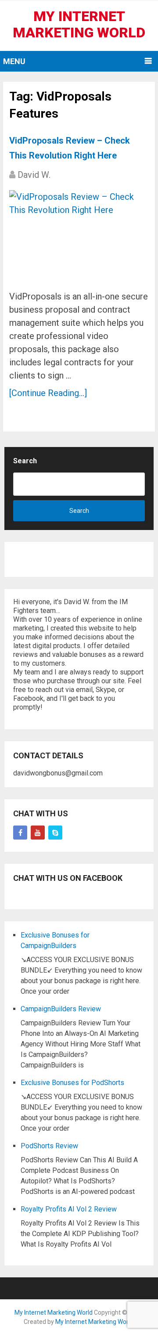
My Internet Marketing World (79, 24)
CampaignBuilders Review (61, 1009)
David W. (34, 174)
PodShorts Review (49, 1146)
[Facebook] (20, 833)
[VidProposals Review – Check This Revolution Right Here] (79, 236)
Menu (14, 61)
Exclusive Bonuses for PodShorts (72, 1082)
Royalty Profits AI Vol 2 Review (69, 1209)
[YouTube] (38, 833)
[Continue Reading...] (48, 393)
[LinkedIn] (55, 833)
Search (25, 461)
